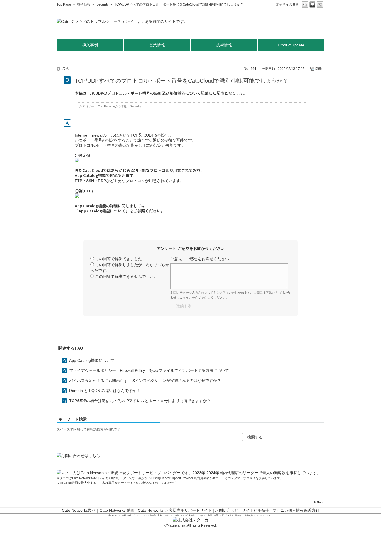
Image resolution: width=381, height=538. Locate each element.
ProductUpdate (291, 45)
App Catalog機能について (91, 360)
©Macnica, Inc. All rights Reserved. (190, 525)
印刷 (318, 69)
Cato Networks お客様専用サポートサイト (175, 510)
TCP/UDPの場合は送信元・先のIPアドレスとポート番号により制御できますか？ (140, 400)
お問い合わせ (226, 510)
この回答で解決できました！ (120, 259)
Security (102, 4)
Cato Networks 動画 (117, 510)
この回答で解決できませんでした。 (126, 276)
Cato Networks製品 (79, 510)
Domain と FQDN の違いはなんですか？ (104, 390)
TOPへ (319, 502)
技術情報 (83, 4)
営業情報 (157, 45)
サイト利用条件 (255, 510)
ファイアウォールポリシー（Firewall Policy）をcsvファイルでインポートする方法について (149, 370)
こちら (163, 482)
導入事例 (90, 45)
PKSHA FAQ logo (363, 531)
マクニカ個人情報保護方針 (296, 510)
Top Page (64, 4)
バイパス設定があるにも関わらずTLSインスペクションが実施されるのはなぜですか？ (145, 380)
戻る (65, 69)
